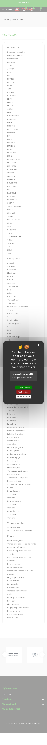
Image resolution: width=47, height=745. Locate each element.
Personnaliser (23, 396)
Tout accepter (23, 387)
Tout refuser (23, 392)
